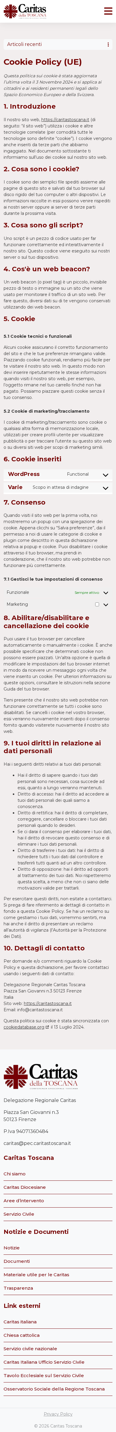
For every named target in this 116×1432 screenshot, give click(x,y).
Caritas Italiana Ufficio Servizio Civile (44, 1362)
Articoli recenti (24, 44)
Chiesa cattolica (22, 1335)
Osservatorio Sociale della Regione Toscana (54, 1389)
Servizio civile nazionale (30, 1348)
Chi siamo (15, 1174)
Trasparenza (18, 1288)
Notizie (12, 1248)
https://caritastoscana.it (65, 119)
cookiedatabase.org (24, 1027)
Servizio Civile (19, 1214)
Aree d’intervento (24, 1200)
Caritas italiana (20, 1322)
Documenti (17, 1261)
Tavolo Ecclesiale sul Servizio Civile (44, 1375)
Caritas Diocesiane (25, 1187)
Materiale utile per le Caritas (36, 1274)
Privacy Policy (58, 1414)
